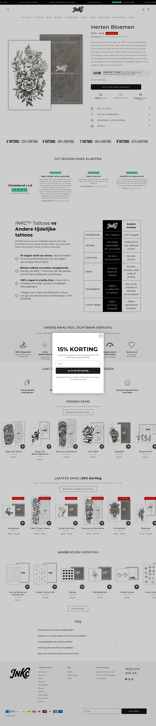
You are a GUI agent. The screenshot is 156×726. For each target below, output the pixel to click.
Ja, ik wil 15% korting (78, 371)
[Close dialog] (101, 336)
